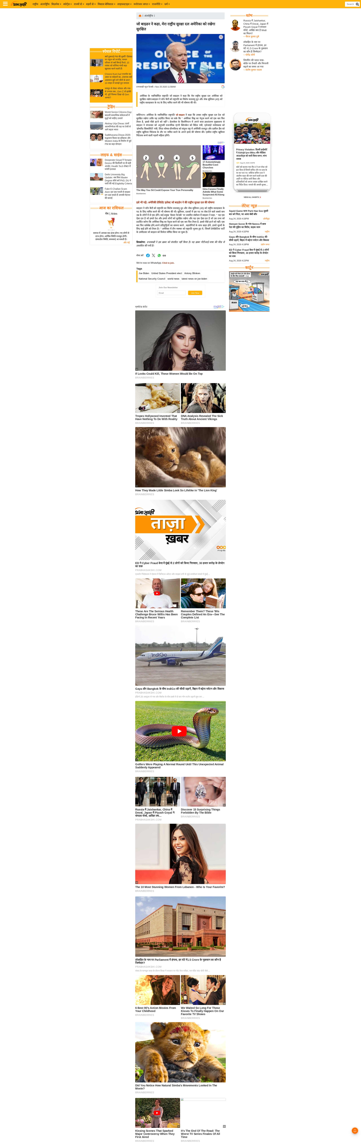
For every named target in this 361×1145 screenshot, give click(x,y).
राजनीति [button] (156, 4)
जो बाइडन (181, 115)
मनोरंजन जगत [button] (141, 4)
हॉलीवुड (266, 218)
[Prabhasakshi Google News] (223, 86)
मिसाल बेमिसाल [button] (105, 4)
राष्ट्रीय (35, 4)
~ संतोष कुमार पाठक (252, 69)
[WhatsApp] (220, 58)
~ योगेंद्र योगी (249, 55)
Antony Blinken (192, 273)
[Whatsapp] (159, 257)
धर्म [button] (166, 4)
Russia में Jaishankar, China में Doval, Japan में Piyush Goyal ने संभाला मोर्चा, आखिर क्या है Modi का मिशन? (255, 27)
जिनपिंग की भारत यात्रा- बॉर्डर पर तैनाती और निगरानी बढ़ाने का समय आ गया (255, 63)
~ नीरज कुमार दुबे (251, 36)
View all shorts (251, 197)
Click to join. (168, 263)
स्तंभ (249, 15)
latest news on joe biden (194, 278)
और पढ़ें (126, 242)
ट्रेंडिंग (111, 107)
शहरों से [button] (90, 4)
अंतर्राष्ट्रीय (44, 4)
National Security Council (152, 278)
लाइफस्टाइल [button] (123, 4)
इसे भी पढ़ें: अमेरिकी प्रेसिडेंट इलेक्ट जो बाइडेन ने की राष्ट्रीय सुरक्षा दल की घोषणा (175, 202)
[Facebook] (220, 45)
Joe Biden (144, 273)
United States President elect (166, 273)
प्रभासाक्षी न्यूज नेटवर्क (144, 87)
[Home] (140, 15)
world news (173, 278)
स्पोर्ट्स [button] (66, 4)
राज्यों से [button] (78, 4)
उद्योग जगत (265, 244)
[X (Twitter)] (220, 51)
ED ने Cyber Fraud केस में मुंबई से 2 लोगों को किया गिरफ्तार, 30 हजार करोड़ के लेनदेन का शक (249, 253)
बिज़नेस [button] (55, 4)
